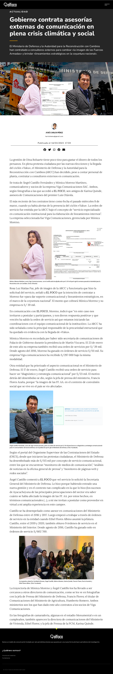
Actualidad (19, 11)
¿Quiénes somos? (11, 650)
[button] (44, 149)
